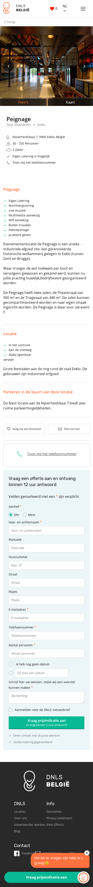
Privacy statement (59, 818)
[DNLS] (16, 9)
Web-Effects (55, 825)
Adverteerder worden (29, 825)
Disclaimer (54, 812)
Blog (17, 831)
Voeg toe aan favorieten (27, 429)
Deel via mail (72, 429)
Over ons (20, 818)
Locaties (20, 812)
